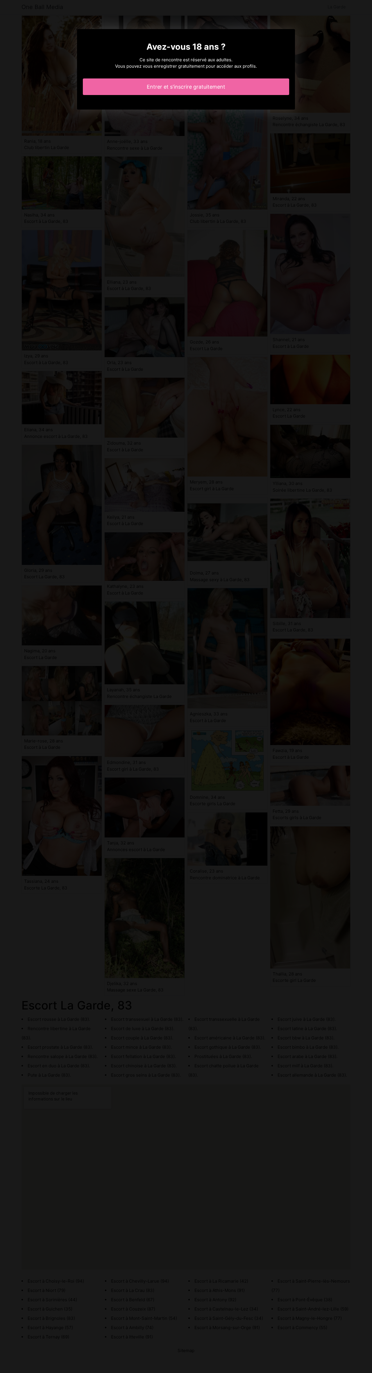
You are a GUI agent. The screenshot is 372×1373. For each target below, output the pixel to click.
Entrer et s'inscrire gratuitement (186, 87)
